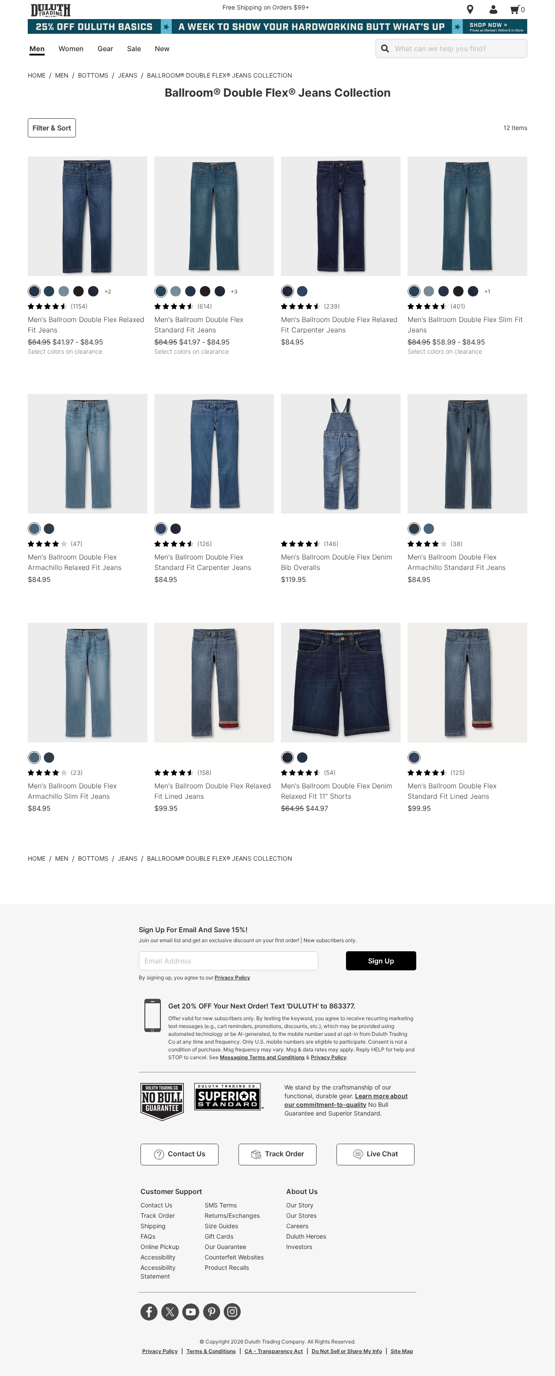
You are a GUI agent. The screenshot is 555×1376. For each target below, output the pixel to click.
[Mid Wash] (34, 529)
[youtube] (190, 1312)
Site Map (402, 1351)
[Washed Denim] (302, 291)
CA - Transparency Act (274, 1351)
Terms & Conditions (211, 1351)
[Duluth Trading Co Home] (51, 10)
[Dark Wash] (49, 291)
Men (62, 75)
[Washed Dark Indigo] (93, 291)
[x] (170, 1312)
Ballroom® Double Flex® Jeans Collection (219, 75)
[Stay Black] (78, 291)
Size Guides (221, 1226)
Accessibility (158, 1257)
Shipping (153, 1226)
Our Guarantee (225, 1246)
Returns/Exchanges (232, 1215)
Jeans (127, 75)
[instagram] (232, 1312)
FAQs (147, 1236)
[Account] (495, 9)
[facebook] (149, 1312)
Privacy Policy (232, 977)
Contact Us (156, 1205)
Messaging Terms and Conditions (262, 1057)
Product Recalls (227, 1267)
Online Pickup (160, 1246)
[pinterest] (211, 1312)
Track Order (157, 1215)
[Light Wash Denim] (64, 291)
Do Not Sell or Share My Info (347, 1351)
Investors (299, 1246)
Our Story (299, 1205)
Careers (297, 1226)
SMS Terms (221, 1205)
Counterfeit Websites (234, 1257)
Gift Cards (219, 1236)
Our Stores (301, 1215)
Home (37, 75)
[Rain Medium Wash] (34, 291)
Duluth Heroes (306, 1236)
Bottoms (93, 75)
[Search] (385, 48)
